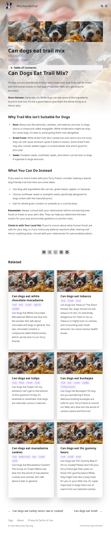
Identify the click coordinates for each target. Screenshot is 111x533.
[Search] (102, 6)
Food (10, 46)
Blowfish (99, 526)
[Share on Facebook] (44, 252)
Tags (10, 520)
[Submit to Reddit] (67, 252)
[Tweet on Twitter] (49, 252)
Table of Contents (25, 67)
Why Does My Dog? (27, 6)
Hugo (92, 526)
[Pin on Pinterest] (61, 252)
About (20, 520)
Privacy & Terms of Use (40, 520)
